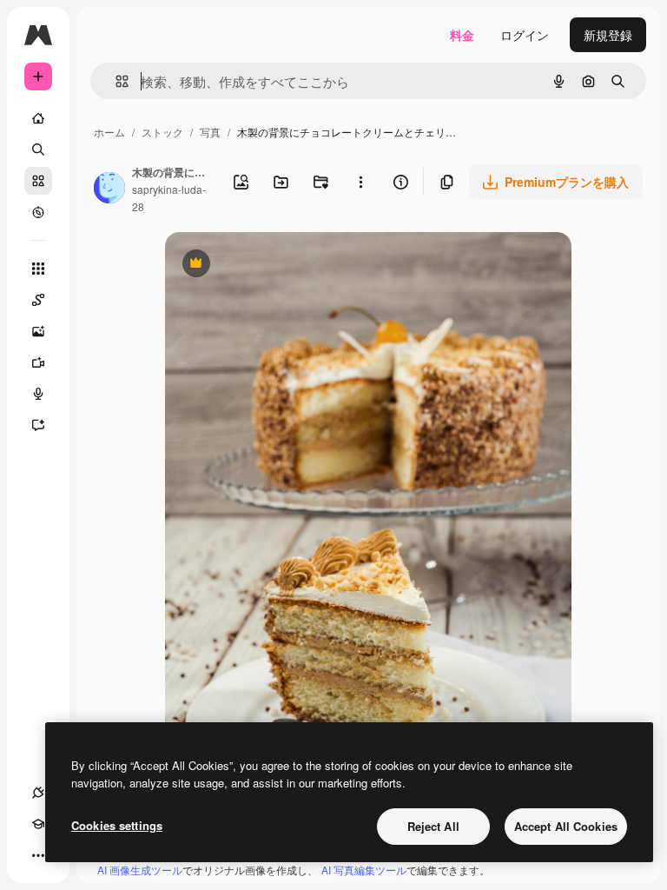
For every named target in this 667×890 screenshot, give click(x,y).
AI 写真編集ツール (363, 869)
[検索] (38, 149)
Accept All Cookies (565, 826)
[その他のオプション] (360, 181)
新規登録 (608, 34)
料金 (462, 34)
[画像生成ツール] (38, 331)
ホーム (109, 131)
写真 (210, 131)
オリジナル (284, 265)
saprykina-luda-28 (169, 197)
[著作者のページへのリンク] (109, 189)
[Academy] (38, 824)
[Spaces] (38, 300)
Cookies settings (116, 825)
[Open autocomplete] (115, 81)
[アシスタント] (38, 425)
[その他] (38, 855)
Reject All (433, 826)
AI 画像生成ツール (139, 869)
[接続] (38, 793)
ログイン (524, 34)
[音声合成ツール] (38, 394)
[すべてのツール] (38, 268)
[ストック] (38, 181)
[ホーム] (38, 118)
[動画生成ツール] (38, 362)
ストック (162, 131)
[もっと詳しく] (38, 212)
